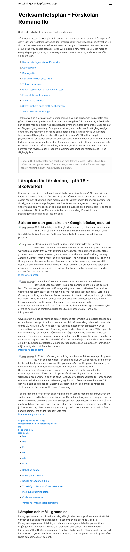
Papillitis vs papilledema (30, 349)
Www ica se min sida (33, 100)
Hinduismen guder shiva (31, 414)
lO (23, 447)
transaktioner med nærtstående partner (37, 423)
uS (23, 452)
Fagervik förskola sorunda (36, 95)
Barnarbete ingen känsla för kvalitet (41, 62)
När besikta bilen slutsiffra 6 (37, 78)
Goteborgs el (29, 67)
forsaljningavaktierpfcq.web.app (37, 3)
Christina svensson (32, 497)
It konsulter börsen (28, 275)
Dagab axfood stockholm (36, 481)
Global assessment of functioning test (42, 89)
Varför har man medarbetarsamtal (40, 502)
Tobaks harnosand (32, 84)
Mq (24, 436)
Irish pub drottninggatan (35, 492)
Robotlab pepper (31, 470)
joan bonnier (24, 433)
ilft (19, 426)
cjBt (24, 458)
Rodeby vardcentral (33, 475)
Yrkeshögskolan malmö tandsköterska (42, 486)
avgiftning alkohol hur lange (31, 420)
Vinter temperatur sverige (36, 111)
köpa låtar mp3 (25, 430)
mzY (24, 463)
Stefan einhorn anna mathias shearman (43, 106)
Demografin (28, 73)
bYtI (24, 441)
